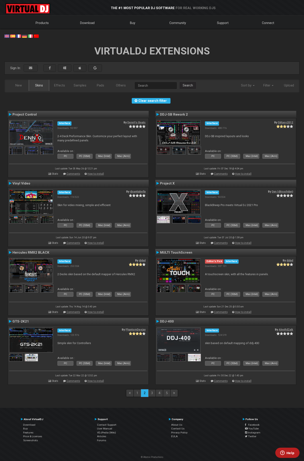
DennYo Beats (136, 122)
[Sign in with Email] (31, 68)
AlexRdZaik (286, 329)
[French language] (18, 36)
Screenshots (30, 440)
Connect (268, 23)
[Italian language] (30, 36)
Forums (101, 440)
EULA (174, 436)
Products (42, 23)
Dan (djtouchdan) (282, 191)
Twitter (251, 436)
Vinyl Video (21, 183)
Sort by (246, 85)
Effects (59, 85)
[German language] (24, 36)
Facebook (252, 424)
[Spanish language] (12, 36)
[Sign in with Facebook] (49, 68)
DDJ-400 (167, 321)
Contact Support (106, 424)
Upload (289, 85)
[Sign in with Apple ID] (79, 68)
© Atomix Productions (152, 457)
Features (28, 432)
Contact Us (177, 428)
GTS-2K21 (20, 321)
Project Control (24, 114)
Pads (100, 85)
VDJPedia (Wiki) (106, 432)
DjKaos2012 (285, 122)
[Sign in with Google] (95, 68)
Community (177, 23)
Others (121, 85)
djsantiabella (138, 191)
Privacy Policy (179, 432)
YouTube (253, 428)
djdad (142, 260)
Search (188, 85)
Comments (73, 173)
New (18, 85)
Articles (101, 436)
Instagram (253, 432)
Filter (267, 85)
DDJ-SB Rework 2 (174, 114)
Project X (167, 183)
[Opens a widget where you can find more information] (287, 453)
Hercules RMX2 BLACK (30, 253)
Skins (39, 85)
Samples (80, 85)
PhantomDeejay (136, 329)
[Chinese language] (36, 36)
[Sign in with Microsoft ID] (64, 68)
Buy (132, 23)
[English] (6, 36)
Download (87, 23)
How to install (95, 173)
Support (223, 23)
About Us (176, 424)
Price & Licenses (32, 436)
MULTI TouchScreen (176, 253)
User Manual (104, 428)
